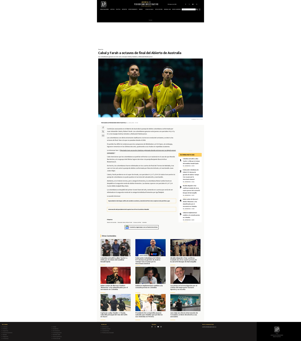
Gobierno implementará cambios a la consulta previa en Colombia (191, 216)
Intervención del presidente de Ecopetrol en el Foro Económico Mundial (128, 209)
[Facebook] (153, 327)
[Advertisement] (150, 37)
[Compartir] (103, 128)
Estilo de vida (56, 338)
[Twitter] (156, 326)
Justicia (5, 327)
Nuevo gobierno (57, 336)
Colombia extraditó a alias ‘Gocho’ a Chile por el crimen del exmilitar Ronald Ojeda (191, 162)
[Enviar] (103, 136)
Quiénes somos (106, 328)
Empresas (5, 338)
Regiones (5, 336)
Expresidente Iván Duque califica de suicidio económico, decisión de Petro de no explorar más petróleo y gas (139, 201)
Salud (54, 327)
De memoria (56, 330)
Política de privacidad (108, 332)
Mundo (5, 334)
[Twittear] (103, 132)
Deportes (100, 49)
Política (5, 328)
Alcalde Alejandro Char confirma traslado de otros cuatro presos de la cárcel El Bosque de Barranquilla (191, 190)
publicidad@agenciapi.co (209, 327)
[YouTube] (158, 327)
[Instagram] (161, 327)
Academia (55, 328)
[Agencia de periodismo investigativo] (115, 4)
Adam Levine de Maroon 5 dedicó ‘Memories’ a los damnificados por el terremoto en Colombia (190, 203)
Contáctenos (105, 330)
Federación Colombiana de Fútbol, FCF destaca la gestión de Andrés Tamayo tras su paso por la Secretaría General (191, 175)
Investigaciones (57, 332)
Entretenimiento (7, 332)
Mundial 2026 (56, 334)
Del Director (105, 327)
